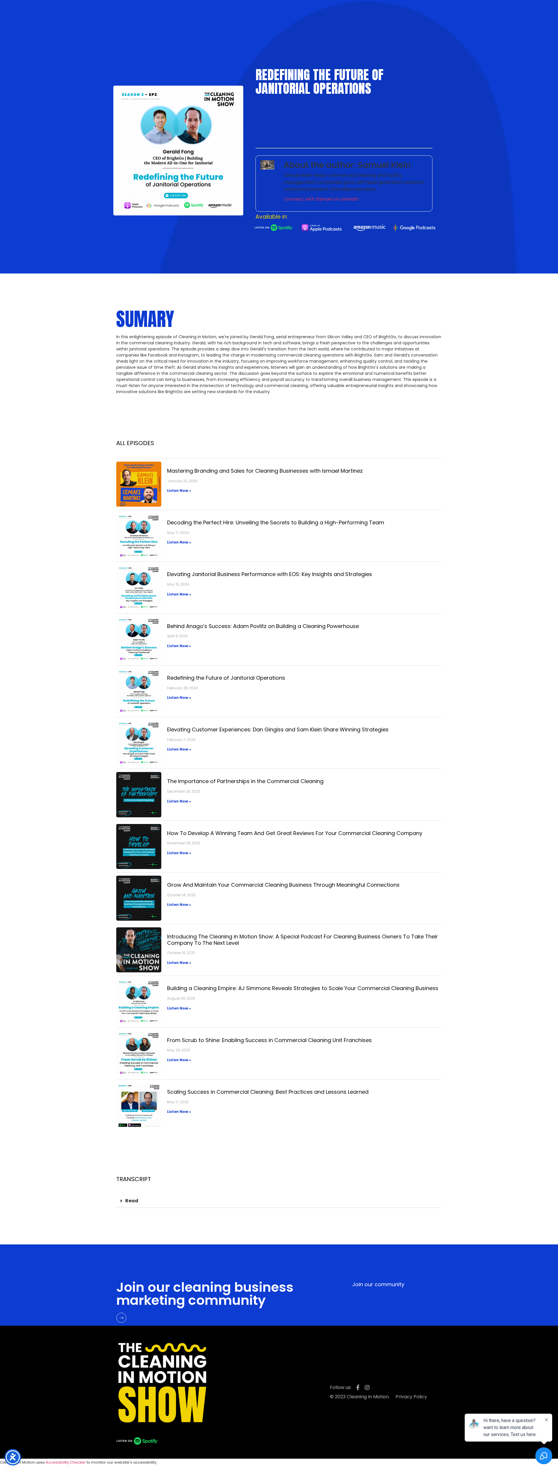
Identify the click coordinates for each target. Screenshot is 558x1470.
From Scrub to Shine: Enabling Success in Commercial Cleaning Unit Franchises (269, 1040)
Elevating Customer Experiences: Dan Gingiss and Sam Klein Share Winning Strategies (278, 729)
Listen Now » (179, 490)
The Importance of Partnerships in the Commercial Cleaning (245, 781)
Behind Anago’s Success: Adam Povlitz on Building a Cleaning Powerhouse (263, 626)
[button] (279, 1201)
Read (131, 1200)
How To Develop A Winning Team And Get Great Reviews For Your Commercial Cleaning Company (294, 833)
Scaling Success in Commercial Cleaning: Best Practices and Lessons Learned (268, 1091)
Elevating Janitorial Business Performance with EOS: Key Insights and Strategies (269, 574)
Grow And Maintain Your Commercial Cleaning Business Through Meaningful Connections (283, 884)
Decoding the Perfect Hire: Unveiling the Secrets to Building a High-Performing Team (275, 522)
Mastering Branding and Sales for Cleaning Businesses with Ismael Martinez (265, 470)
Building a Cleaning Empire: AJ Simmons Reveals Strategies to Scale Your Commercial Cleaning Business (302, 988)
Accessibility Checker (66, 1462)
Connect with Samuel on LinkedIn (321, 199)
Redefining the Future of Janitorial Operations (226, 677)
